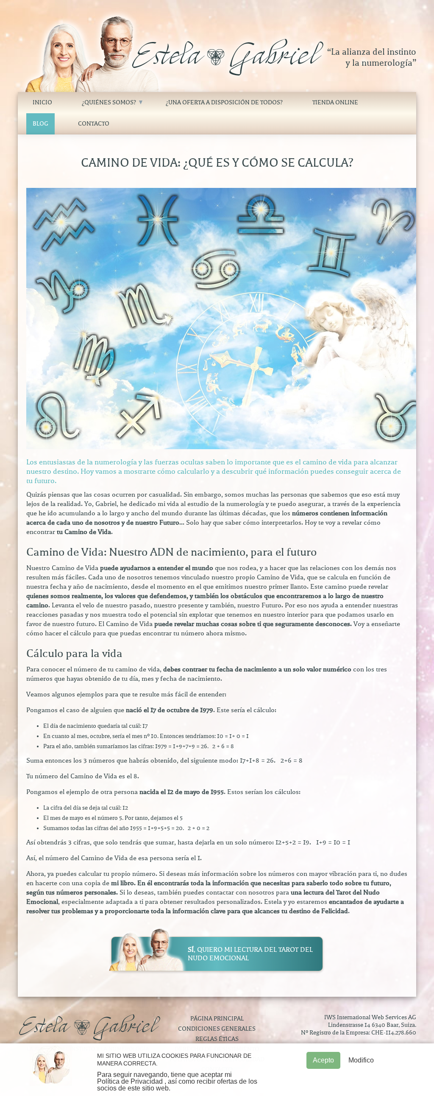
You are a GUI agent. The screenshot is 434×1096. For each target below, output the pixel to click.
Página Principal (217, 1018)
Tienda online (335, 102)
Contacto (93, 123)
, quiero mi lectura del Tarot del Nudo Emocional (250, 954)
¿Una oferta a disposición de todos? (224, 102)
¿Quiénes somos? (109, 102)
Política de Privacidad (130, 1081)
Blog (40, 123)
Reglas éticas (217, 1039)
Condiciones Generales (217, 1028)
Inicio (42, 102)
